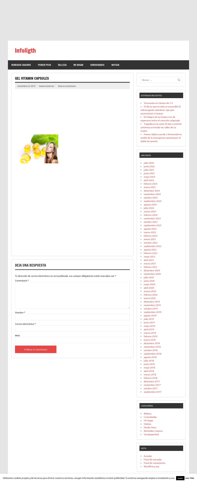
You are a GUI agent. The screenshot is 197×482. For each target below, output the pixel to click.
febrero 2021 (150, 266)
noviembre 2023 (152, 218)
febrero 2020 (150, 294)
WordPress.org (151, 466)
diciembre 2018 (152, 343)
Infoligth (25, 50)
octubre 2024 (150, 197)
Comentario (22, 280)
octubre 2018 (150, 350)
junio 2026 (149, 166)
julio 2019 (149, 318)
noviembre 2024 (152, 194)
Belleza (62, 64)
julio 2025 (149, 169)
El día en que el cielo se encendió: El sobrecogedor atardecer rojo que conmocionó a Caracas (160, 110)
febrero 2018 (150, 377)
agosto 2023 (150, 228)
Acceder (148, 455)
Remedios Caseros (21, 64)
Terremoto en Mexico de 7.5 (158, 102)
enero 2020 (150, 298)
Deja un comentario (67, 85)
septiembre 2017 (152, 391)
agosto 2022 (150, 249)
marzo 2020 (150, 291)
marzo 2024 (150, 211)
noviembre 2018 (152, 346)
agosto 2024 (150, 204)
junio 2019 (149, 322)
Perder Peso (44, 64)
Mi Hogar (78, 64)
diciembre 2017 (152, 381)
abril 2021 (149, 259)
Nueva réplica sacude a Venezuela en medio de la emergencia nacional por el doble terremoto (161, 138)
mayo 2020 (149, 284)
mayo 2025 (149, 176)
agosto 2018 (150, 357)
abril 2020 (149, 287)
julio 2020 (149, 277)
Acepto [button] (180, 478)
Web (17, 335)
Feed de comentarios (154, 462)
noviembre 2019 (152, 305)
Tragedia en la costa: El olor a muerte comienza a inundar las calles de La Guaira (161, 127)
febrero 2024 (150, 214)
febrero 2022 (150, 252)
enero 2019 (150, 339)
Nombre (20, 312)
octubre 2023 (150, 221)
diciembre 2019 (152, 301)
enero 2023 (150, 239)
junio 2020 (149, 280)
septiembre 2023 (152, 225)
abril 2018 (149, 370)
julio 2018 (149, 360)
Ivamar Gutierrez (46, 85)
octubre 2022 (150, 242)
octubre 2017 (150, 388)
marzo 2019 (150, 332)
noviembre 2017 (152, 384)
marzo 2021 (150, 263)
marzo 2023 (150, 232)
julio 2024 (149, 207)
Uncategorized (151, 434)
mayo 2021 (149, 256)
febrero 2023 (150, 235)
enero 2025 (150, 187)
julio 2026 (149, 162)
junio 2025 (149, 173)
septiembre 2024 (152, 200)
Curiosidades (97, 64)
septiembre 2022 (152, 246)
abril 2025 (149, 180)
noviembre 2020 (152, 273)
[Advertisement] (98, 20)
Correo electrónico (25, 324)
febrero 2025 (150, 183)
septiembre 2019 (152, 311)
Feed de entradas (153, 459)
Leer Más (189, 478)
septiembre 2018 (152, 353)
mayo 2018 (149, 367)
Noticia (115, 64)
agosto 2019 (150, 315)
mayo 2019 (149, 325)
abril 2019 (149, 329)
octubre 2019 (150, 308)
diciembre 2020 (152, 270)
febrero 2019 (150, 336)
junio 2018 (149, 363)
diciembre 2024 (152, 190)
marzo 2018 (150, 374)
